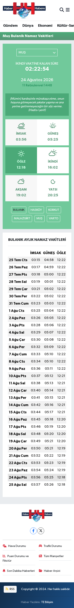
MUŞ (39, 218)
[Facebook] (33, 530)
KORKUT (53, 209)
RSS (12, 589)
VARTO (53, 218)
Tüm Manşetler (54, 556)
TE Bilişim (47, 602)
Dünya (27, 26)
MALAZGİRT (22, 218)
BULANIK (18, 209)
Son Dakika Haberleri (21, 570)
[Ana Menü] (68, 10)
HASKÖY (36, 209)
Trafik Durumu (53, 546)
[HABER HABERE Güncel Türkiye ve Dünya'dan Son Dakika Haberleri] (24, 10)
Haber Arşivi (52, 570)
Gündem (10, 26)
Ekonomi (45, 26)
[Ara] (62, 10)
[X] (40, 530)
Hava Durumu (17, 546)
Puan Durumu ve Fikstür (16, 558)
